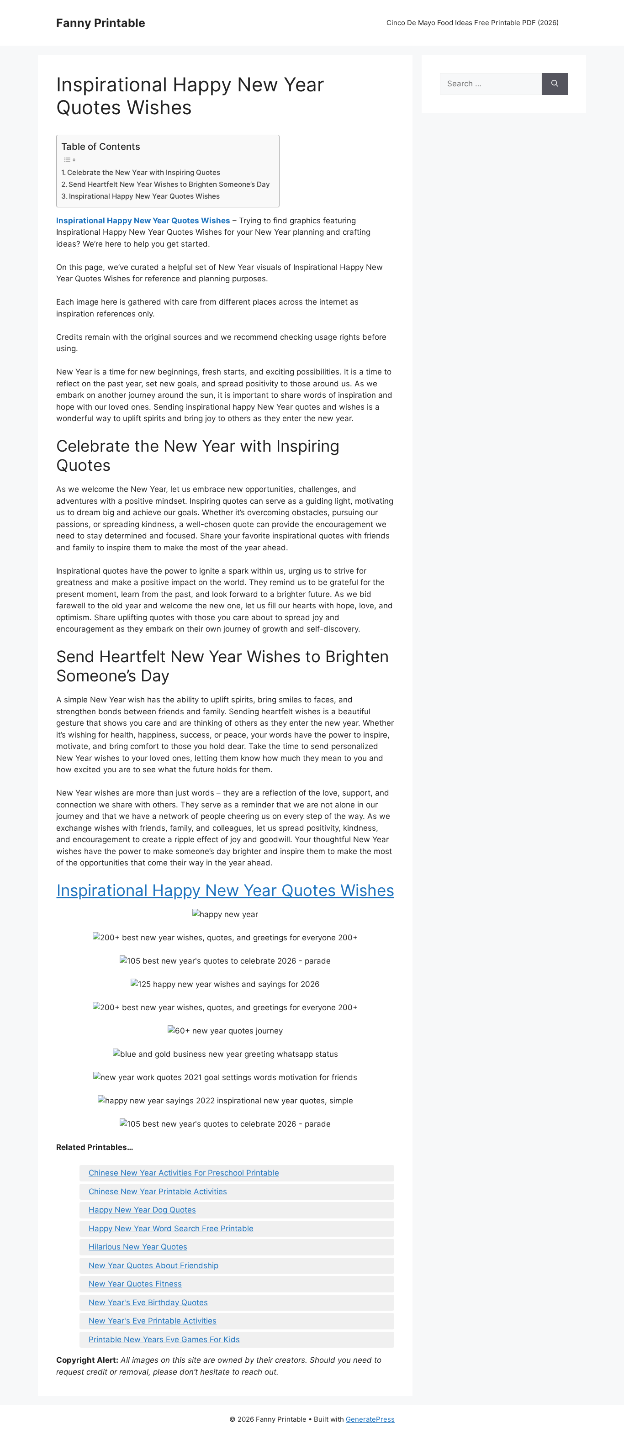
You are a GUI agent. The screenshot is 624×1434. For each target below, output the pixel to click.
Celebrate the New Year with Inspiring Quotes (143, 172)
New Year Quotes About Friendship (153, 1265)
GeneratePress (370, 1419)
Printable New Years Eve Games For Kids (164, 1339)
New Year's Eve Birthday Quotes (148, 1302)
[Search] (555, 84)
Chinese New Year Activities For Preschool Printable (184, 1172)
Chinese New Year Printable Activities (158, 1191)
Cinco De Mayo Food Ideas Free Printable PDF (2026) (472, 22)
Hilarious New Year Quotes (138, 1246)
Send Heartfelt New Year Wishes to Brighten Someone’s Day (169, 184)
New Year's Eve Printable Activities (153, 1320)
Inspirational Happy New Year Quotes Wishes (144, 196)
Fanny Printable (100, 23)
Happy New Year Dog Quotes (142, 1209)
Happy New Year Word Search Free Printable (171, 1228)
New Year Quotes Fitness (135, 1283)
